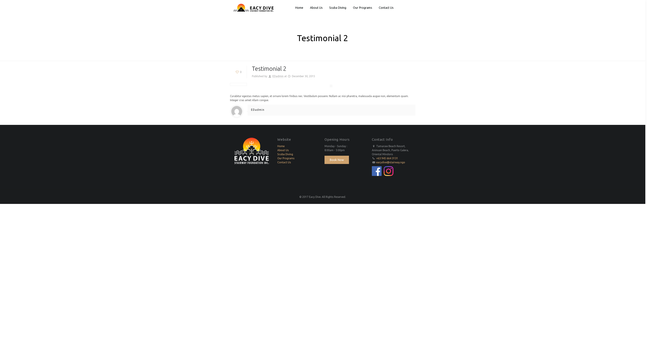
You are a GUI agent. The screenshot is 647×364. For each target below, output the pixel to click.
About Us (283, 150)
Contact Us (284, 162)
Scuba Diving (285, 154)
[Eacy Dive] (253, 7)
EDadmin (278, 76)
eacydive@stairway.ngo (390, 162)
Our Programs (286, 158)
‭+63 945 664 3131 (387, 158)
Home (281, 146)
